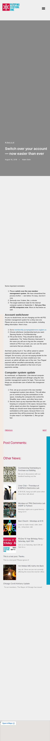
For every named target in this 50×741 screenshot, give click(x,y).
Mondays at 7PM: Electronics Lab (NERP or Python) (31, 504)
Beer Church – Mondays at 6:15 (30, 521)
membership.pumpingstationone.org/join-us (30, 330)
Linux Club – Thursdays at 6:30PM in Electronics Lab (28, 486)
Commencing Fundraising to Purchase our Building (29, 469)
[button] (43, 8)
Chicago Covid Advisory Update (16, 583)
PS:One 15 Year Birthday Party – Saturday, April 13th (31, 540)
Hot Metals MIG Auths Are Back (31, 566)
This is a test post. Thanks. (14, 556)
